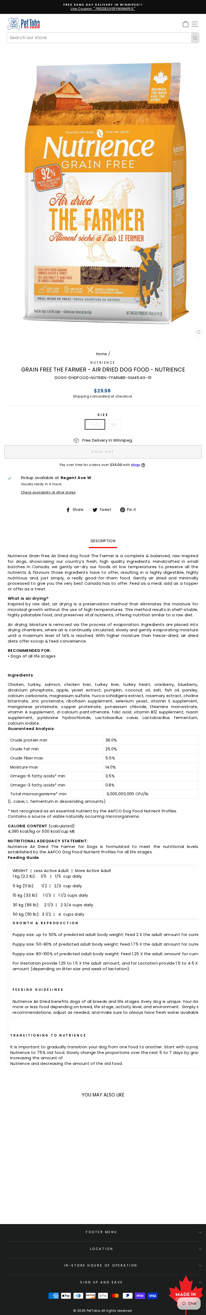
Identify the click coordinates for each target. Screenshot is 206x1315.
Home (101, 354)
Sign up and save (101, 1282)
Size (102, 415)
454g (94, 424)
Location (101, 1249)
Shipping (81, 396)
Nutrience (103, 363)
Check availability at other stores (48, 492)
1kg (114, 424)
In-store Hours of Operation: (101, 1265)
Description (103, 541)
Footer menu (101, 1232)
